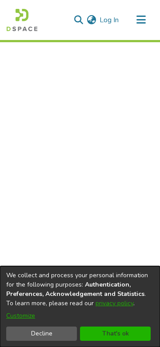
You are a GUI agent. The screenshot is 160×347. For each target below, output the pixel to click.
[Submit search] (78, 20)
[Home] (22, 20)
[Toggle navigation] (140, 20)
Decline (41, 333)
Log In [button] (110, 20)
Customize (20, 315)
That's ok (115, 333)
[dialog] (80, 306)
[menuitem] (91, 20)
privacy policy (114, 303)
